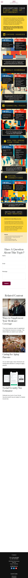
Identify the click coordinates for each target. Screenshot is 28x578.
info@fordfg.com (14, 566)
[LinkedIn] (14, 568)
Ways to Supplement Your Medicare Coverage (13, 321)
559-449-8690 (15, 557)
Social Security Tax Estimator (12, 389)
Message (4, 271)
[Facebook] (12, 568)
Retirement (14, 576)
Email (3, 263)
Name (3, 255)
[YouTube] (16, 568)
